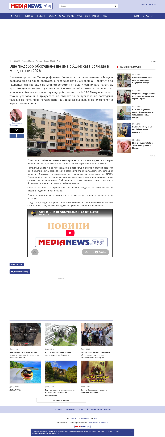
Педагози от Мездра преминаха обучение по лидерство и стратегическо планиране (95, 355)
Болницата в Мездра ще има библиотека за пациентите (142, 129)
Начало (58, 409)
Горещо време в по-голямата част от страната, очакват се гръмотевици (60, 392)
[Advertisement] (82, 39)
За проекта (70, 409)
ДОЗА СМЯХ (15, 389)
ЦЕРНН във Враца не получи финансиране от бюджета (58, 353)
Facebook (85, 418)
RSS (95, 418)
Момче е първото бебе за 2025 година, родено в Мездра (142, 145)
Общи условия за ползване (98, 422)
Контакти (73, 418)
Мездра (31, 61)
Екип (81, 409)
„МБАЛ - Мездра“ (16, 264)
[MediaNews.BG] (32, 6)
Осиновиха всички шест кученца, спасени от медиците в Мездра (142, 80)
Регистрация (151, 4)
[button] (18, 16)
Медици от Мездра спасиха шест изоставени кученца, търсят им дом (143, 96)
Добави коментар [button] (20, 271)
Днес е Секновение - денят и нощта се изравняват (94, 391)
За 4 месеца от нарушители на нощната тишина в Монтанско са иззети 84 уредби (24, 355)
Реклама (108, 409)
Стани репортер (95, 409)
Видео (46, 61)
